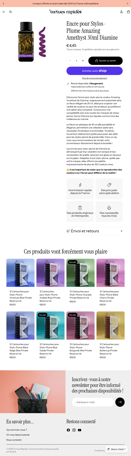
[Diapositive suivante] (127, 3)
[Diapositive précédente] (3, 3)
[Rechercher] (10, 11)
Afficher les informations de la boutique (90, 90)
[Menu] (3, 12)
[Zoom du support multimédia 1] (31, 42)
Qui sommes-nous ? (16, 429)
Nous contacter (14, 439)
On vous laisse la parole (18, 434)
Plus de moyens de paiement (94, 78)
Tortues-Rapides (20, 449)
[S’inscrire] (120, 402)
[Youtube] (79, 430)
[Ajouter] (29, 282)
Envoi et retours (85, 231)
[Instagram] (74, 430)
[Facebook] (68, 430)
